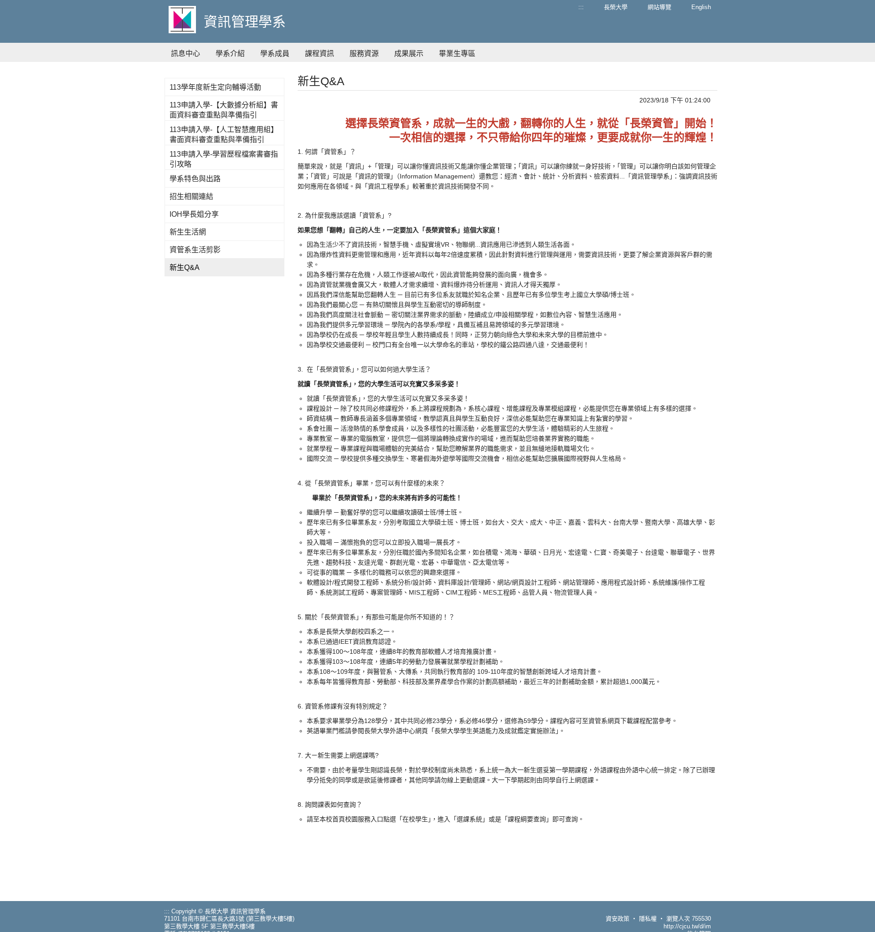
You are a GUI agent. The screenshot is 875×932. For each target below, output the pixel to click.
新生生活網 (188, 232)
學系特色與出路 (195, 179)
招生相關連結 (191, 196)
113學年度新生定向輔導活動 (215, 87)
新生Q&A (185, 267)
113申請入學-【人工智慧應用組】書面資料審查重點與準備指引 (224, 134)
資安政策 (617, 918)
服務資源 (364, 53)
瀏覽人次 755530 (688, 918)
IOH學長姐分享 (194, 214)
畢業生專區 (457, 53)
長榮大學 (616, 7)
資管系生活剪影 (195, 250)
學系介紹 (230, 53)
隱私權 (648, 918)
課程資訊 (319, 53)
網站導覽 (659, 7)
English (701, 7)
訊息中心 (185, 53)
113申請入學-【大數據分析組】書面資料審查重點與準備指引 (224, 110)
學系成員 (274, 53)
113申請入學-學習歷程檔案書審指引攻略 (224, 159)
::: (581, 7)
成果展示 (408, 53)
